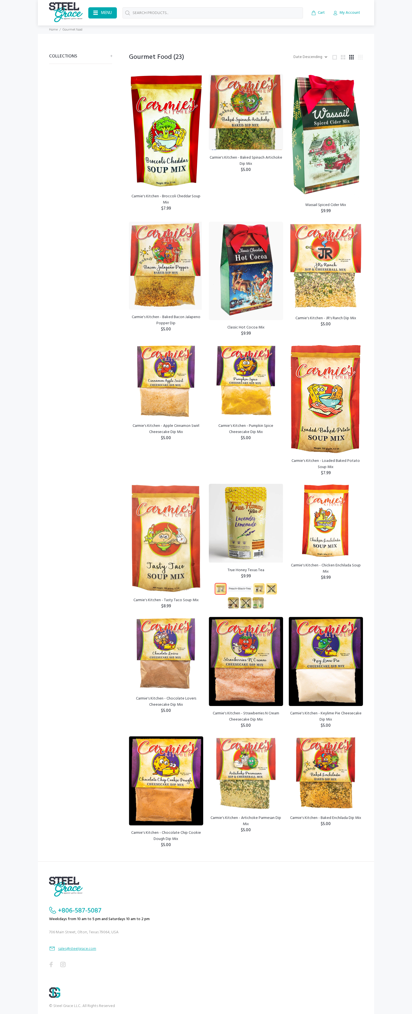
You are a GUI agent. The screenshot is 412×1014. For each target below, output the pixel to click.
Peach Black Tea (240, 589)
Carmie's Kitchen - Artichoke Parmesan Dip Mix (245, 821)
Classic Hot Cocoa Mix (246, 327)
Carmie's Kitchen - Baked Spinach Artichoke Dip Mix (246, 160)
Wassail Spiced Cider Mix (325, 205)
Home (53, 30)
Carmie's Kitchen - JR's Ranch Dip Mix (325, 318)
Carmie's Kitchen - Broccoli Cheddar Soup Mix (165, 199)
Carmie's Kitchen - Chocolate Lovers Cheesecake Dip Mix (166, 701)
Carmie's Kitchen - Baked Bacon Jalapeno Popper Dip (166, 320)
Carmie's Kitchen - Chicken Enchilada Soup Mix (326, 568)
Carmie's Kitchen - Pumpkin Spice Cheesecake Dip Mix (245, 429)
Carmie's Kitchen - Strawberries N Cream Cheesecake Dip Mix (246, 716)
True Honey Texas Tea (246, 570)
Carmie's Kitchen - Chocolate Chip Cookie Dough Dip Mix (166, 836)
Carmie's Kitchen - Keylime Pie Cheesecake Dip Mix (326, 716)
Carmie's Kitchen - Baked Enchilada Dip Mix (325, 818)
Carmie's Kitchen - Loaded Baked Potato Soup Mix (325, 464)
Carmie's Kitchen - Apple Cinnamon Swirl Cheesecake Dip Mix (166, 429)
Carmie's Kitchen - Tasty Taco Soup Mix (166, 600)
